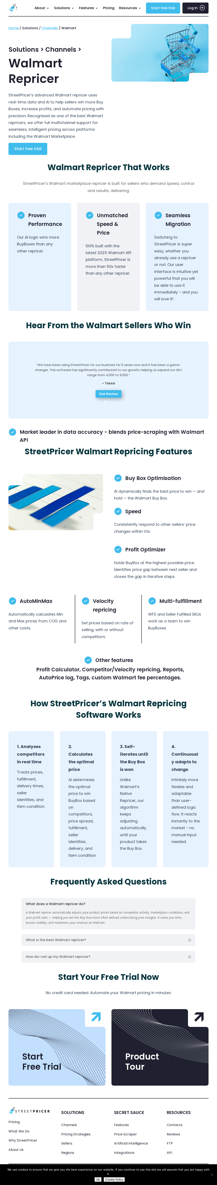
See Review (108, 393)
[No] (212, 1174)
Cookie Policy (114, 1179)
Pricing (108, 8)
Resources (128, 8)
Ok (98, 1179)
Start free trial (163, 8)
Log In (193, 8)
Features (86, 8)
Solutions (62, 8)
